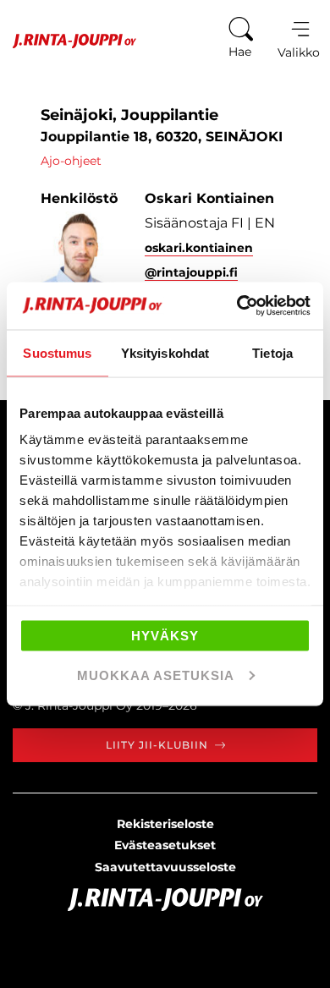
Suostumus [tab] (57, 352)
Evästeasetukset (165, 845)
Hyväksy (165, 635)
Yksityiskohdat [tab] (165, 352)
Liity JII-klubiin (157, 744)
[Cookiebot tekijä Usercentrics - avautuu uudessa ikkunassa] (237, 306)
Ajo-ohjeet (71, 160)
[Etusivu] (68, 41)
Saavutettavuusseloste (165, 867)
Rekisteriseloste (165, 824)
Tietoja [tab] (272, 352)
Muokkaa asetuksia (155, 675)
